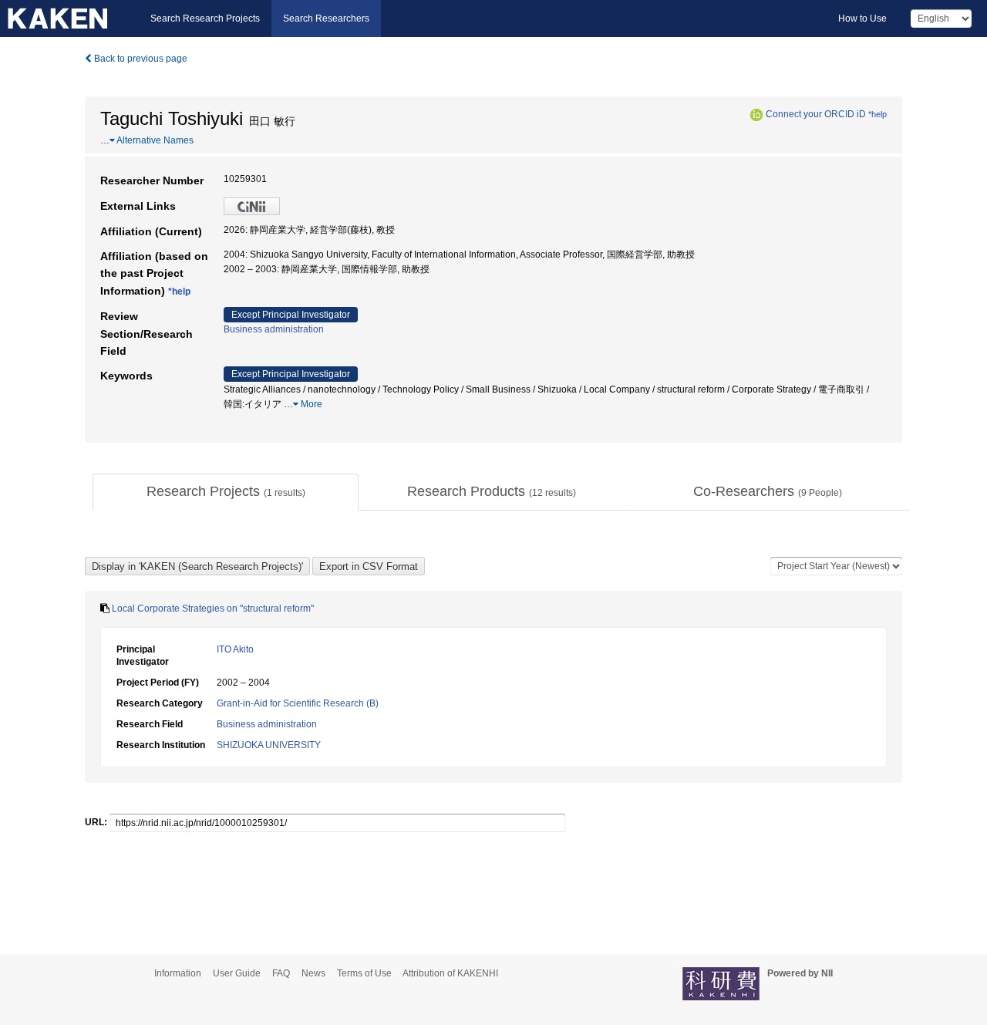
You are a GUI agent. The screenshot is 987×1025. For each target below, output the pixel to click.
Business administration (274, 329)
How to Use (862, 18)
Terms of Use (364, 973)
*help (877, 114)
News (313, 973)
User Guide (237, 973)
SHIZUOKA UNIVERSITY (269, 745)
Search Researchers (326, 18)
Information (177, 973)
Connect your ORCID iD (816, 114)
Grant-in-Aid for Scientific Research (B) (298, 703)
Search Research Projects (205, 18)
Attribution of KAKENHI (450, 973)
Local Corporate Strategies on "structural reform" (213, 608)
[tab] (226, 492)
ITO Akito (235, 649)
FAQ (281, 973)
